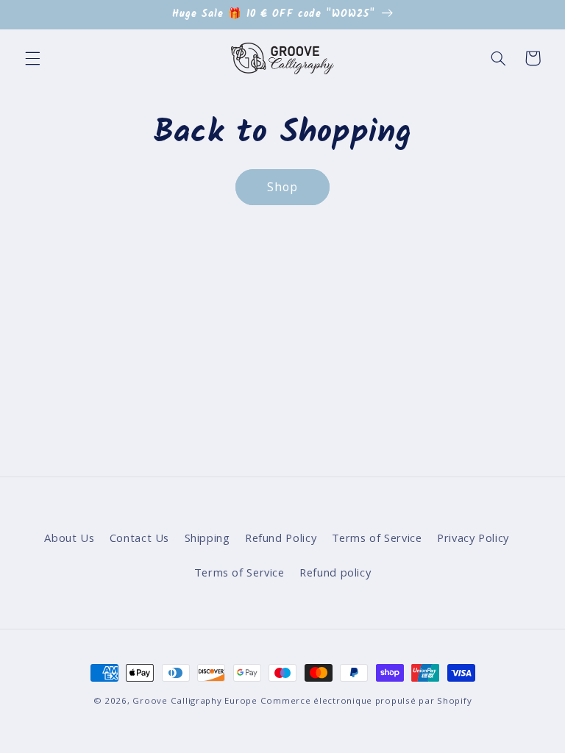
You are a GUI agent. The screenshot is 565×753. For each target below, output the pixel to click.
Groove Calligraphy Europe (194, 700)
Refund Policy (280, 537)
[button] (32, 58)
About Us (69, 537)
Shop (282, 187)
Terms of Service (377, 537)
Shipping (207, 537)
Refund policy (335, 572)
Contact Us (139, 537)
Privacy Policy (473, 537)
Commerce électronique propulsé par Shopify (366, 700)
